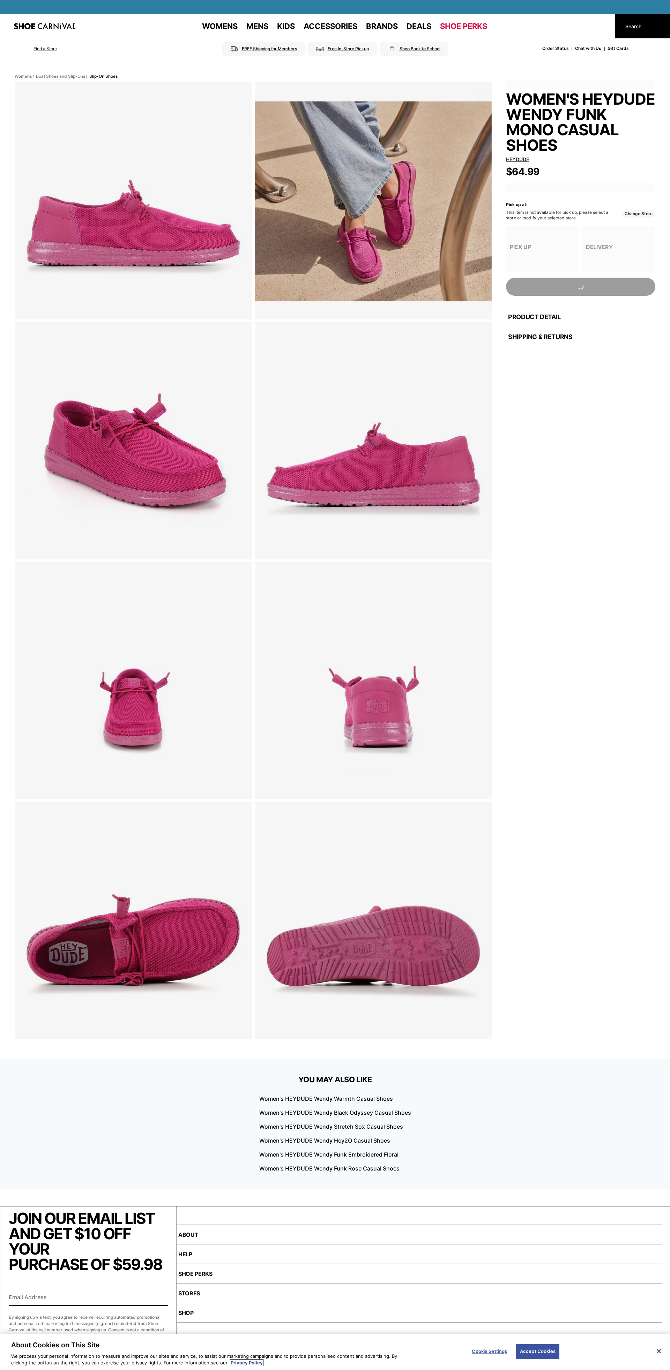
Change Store (639, 213)
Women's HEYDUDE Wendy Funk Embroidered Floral (329, 1154)
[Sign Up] (160, 1298)
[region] (335, 1352)
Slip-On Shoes (103, 76)
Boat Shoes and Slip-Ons (60, 76)
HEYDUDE (517, 159)
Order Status (555, 48)
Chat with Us (588, 48)
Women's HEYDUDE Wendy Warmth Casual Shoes (326, 1098)
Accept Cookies (538, 1351)
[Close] (659, 1351)
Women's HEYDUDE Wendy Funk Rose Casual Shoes (329, 1168)
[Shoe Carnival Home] (44, 26)
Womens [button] (220, 26)
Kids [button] (286, 26)
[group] (542, 249)
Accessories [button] (330, 26)
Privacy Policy (247, 1362)
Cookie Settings (489, 1351)
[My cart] (603, 26)
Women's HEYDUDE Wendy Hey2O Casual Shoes (324, 1140)
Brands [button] (382, 26)
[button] (35, 49)
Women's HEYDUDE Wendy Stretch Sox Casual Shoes (331, 1126)
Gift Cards (618, 48)
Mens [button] (257, 26)
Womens (23, 76)
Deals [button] (419, 26)
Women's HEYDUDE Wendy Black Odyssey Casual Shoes (335, 1112)
